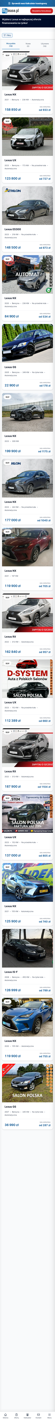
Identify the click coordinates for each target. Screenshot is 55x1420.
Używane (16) (45, 44)
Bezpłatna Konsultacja (41, 11)
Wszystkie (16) (10, 44)
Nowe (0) (28, 44)
